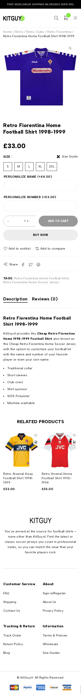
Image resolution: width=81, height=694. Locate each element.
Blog (6, 653)
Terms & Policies (55, 635)
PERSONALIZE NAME (28, 177)
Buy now (40, 235)
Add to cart (58, 221)
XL (40, 166)
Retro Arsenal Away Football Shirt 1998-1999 (18, 478)
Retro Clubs (35, 32)
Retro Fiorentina (59, 32)
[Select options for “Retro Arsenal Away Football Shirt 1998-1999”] (35, 442)
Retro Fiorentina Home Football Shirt (41, 278)
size (6, 157)
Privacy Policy (53, 611)
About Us (49, 602)
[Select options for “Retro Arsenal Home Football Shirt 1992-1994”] (74, 442)
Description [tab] (15, 298)
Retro (19, 32)
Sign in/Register (54, 593)
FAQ (6, 593)
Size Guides (51, 653)
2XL (52, 166)
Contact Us (11, 611)
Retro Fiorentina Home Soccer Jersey (31, 282)
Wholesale (50, 644)
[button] (70, 48)
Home (7, 32)
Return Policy (13, 644)
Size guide (70, 156)
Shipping (9, 602)
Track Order (12, 635)
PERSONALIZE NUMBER (30, 197)
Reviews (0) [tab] (45, 298)
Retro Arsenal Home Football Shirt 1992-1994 (57, 478)
